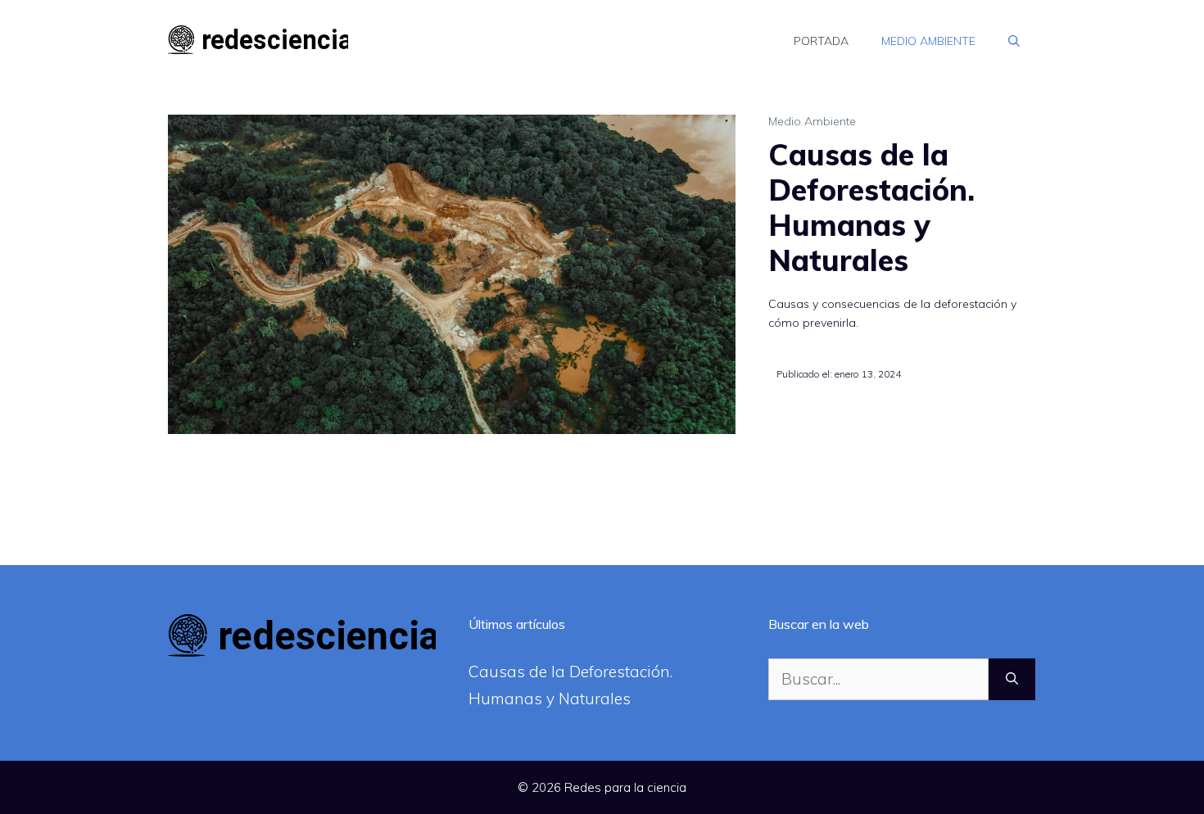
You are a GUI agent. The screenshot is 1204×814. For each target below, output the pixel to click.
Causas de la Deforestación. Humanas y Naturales (871, 207)
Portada (821, 41)
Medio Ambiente (928, 41)
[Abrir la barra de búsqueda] (1014, 41)
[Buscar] (1012, 679)
